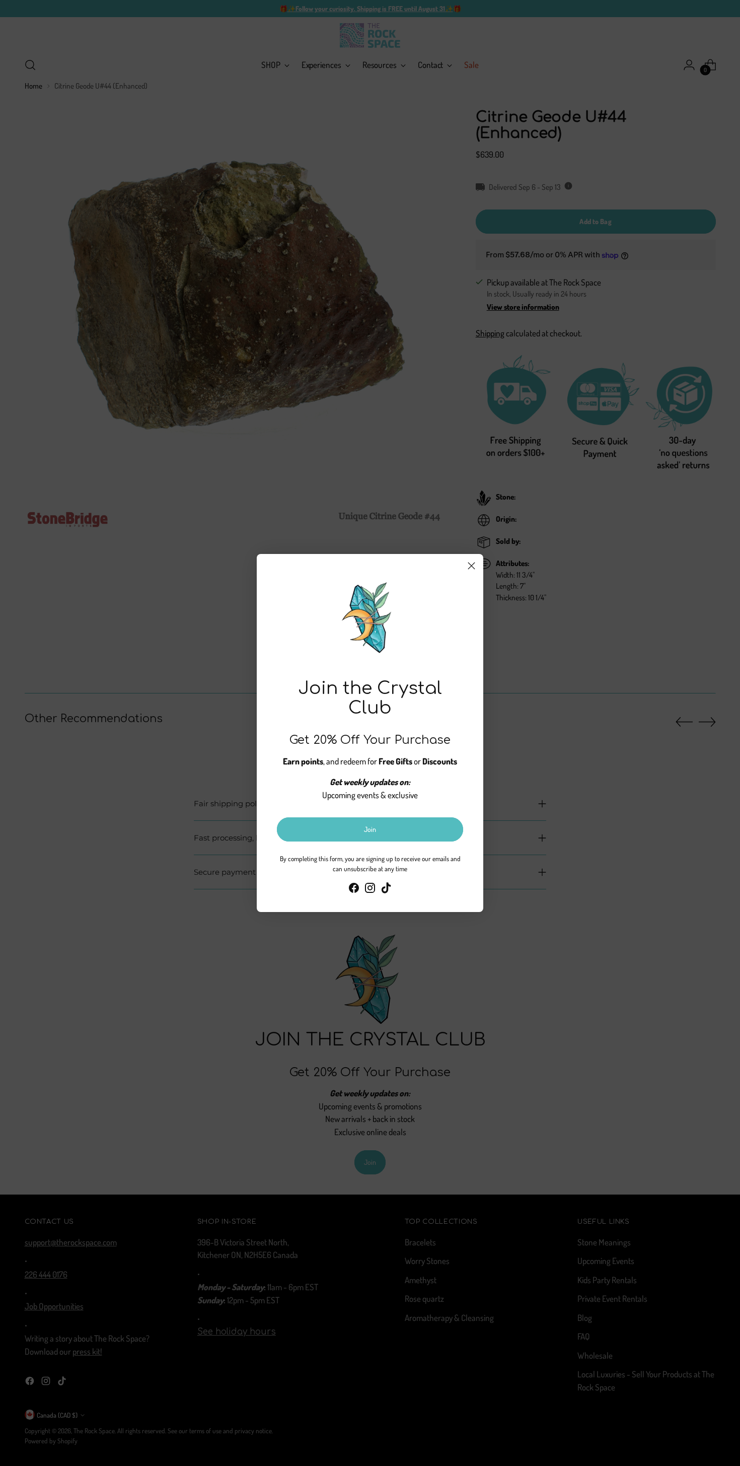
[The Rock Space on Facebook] (354, 889)
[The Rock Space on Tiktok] (386, 889)
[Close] (471, 566)
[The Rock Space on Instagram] (370, 889)
